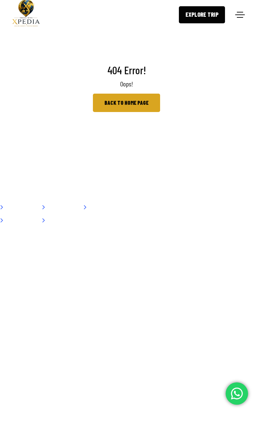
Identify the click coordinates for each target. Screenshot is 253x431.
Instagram (151, 208)
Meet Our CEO (21, 221)
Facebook (188, 208)
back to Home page (126, 102)
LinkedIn (222, 208)
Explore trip (201, 14)
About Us (58, 208)
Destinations (103, 208)
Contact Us (60, 221)
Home (12, 208)
